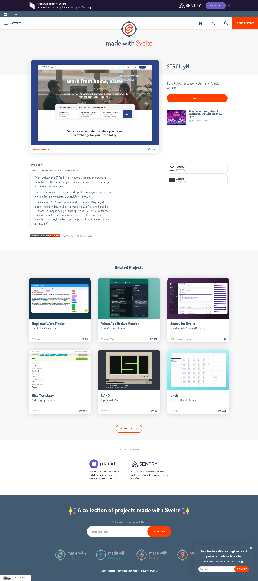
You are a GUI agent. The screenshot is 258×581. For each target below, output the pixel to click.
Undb (174, 395)
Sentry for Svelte (182, 323)
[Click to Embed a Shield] (45, 235)
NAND (105, 395)
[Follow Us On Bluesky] (200, 23)
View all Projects (129, 428)
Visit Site (197, 98)
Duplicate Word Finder (48, 323)
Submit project (107, 570)
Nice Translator (43, 395)
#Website (37, 149)
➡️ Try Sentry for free (198, 120)
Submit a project (245, 23)
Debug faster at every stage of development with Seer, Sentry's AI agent (205, 114)
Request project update (128, 570)
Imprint (154, 570)
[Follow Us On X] (213, 23)
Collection (12, 14)
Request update (87, 236)
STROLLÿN (178, 66)
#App (112, 339)
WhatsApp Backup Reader (120, 323)
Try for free (216, 5)
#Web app (46, 149)
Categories (15, 23)
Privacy (145, 570)
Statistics (70, 236)
